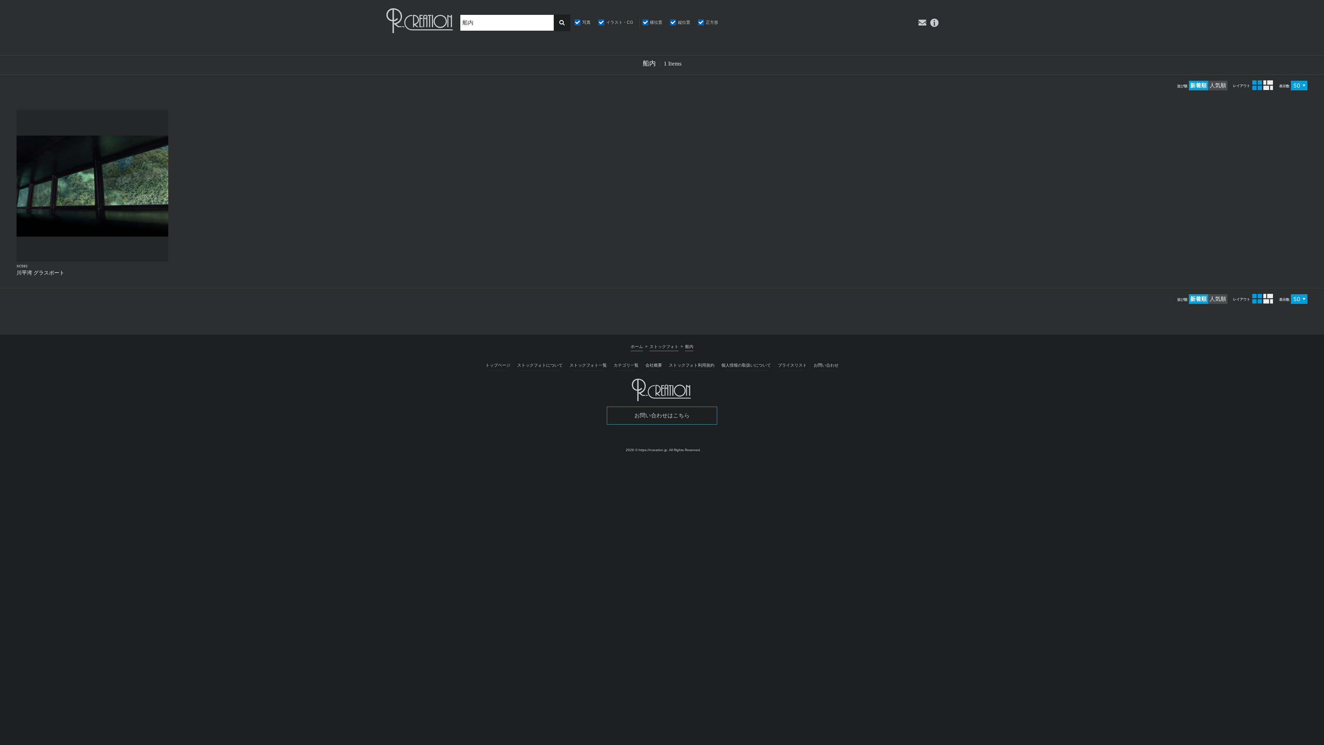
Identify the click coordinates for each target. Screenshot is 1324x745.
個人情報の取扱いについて (746, 365)
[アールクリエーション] (420, 20)
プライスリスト (792, 365)
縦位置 (684, 22)
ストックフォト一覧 (588, 365)
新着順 (1198, 85)
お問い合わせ (826, 365)
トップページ (497, 365)
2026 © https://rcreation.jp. (647, 450)
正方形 (712, 22)
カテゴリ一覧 (626, 365)
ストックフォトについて (540, 365)
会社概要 (653, 365)
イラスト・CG (619, 22)
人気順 (1218, 85)
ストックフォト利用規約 (691, 365)
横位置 (656, 22)
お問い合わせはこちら (662, 415)
